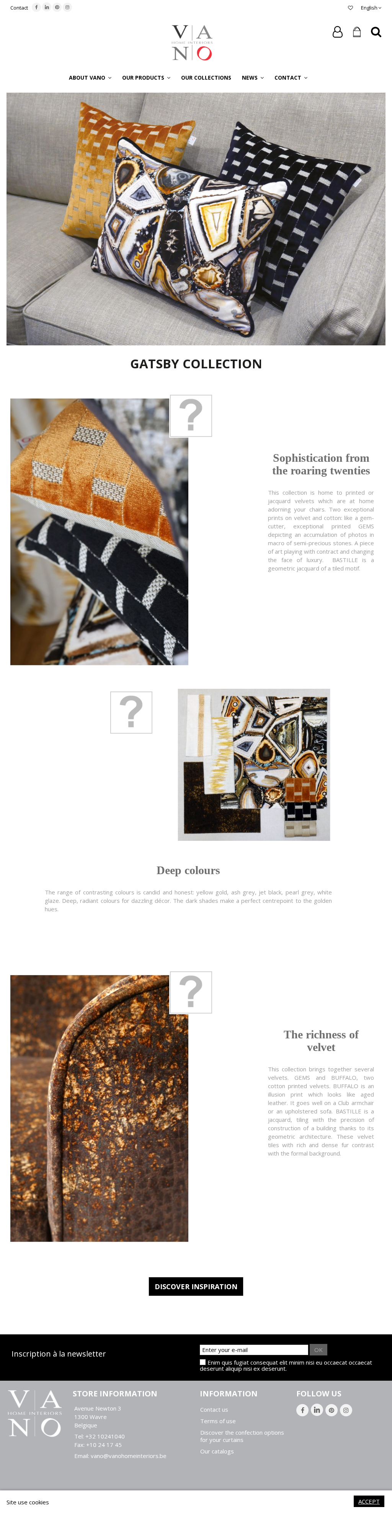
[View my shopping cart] (356, 32)
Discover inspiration (196, 1286)
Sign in (338, 32)
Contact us (214, 1409)
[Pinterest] (57, 7)
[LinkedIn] (46, 6)
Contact (19, 7)
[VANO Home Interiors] (192, 42)
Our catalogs (217, 1451)
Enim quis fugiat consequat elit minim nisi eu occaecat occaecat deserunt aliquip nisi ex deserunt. (286, 1365)
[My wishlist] (350, 8)
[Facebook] (36, 7)
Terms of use (218, 1421)
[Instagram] (67, 7)
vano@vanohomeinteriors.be (129, 1456)
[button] (90, 77)
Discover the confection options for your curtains (242, 1436)
